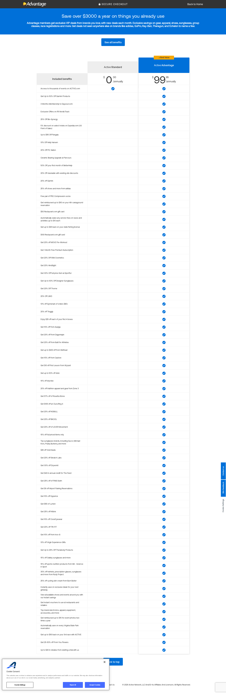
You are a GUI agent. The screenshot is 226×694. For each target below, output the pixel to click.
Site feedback (223, 488)
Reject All (73, 685)
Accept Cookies (94, 685)
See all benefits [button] (113, 42)
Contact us (223, 471)
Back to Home (195, 4)
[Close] (104, 662)
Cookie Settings (223, 505)
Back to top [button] (113, 661)
